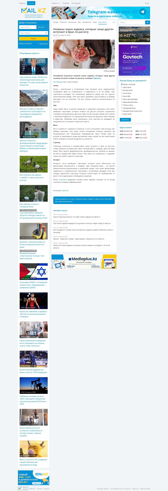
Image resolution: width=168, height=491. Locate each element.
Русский (31, 3)
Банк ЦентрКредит (130, 99)
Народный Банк (129, 108)
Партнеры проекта (103, 489)
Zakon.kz (97, 78)
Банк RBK (126, 96)
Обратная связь (145, 489)
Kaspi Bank (127, 114)
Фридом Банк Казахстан (132, 111)
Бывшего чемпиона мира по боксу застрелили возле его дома (32, 242)
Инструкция (76, 3)
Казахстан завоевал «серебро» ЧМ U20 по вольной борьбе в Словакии (33, 312)
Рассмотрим (58, 82)
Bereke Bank (128, 90)
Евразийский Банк (130, 102)
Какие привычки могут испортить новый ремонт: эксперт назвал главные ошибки (31, 430)
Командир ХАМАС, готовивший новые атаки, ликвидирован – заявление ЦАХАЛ (33, 283)
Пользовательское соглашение (120, 489)
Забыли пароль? (25, 43)
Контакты (47, 489)
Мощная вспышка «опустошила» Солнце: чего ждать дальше (32, 255)
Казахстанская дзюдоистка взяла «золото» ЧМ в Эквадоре (33, 369)
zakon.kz (65, 190)
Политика (63, 22)
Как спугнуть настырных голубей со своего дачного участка (32, 175)
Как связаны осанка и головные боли (29, 203)
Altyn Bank (127, 87)
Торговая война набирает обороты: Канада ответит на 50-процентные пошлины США (33, 214)
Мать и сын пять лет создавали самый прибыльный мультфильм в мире (33, 460)
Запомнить (43, 44)
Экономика (72, 22)
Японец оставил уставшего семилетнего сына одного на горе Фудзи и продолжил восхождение (32, 111)
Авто (79, 22)
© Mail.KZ (32, 489)
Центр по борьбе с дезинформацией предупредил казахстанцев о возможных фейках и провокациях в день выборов (34, 144)
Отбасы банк (128, 105)
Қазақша (22, 3)
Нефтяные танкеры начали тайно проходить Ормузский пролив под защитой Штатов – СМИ (33, 398)
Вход (147, 3)
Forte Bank (127, 93)
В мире (55, 22)
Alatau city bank (129, 84)
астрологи (63, 180)
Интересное (87, 22)
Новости (55, 3)
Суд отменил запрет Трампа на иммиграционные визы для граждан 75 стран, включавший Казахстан (34, 79)
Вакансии (135, 489)
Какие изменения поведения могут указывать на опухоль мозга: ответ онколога (32, 341)
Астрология (102, 22)
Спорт (95, 22)
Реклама (66, 3)
